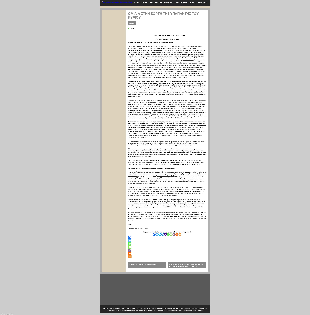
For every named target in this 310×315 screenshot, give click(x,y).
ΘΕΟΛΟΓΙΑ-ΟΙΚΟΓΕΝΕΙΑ (182, 3)
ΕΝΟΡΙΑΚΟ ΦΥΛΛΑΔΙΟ (169, 3)
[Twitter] (157, 234)
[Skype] (159, 234)
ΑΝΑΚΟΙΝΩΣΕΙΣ (193, 3)
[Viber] (174, 234)
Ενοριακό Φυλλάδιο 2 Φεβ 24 (139, 228)
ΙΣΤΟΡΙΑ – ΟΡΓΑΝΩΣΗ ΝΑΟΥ (141, 3)
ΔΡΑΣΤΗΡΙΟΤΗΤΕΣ (203, 3)
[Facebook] (154, 234)
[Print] (176, 234)
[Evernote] (171, 234)
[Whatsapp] (168, 234)
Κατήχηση (132, 23)
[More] (180, 234)
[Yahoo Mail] (165, 234)
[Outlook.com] (162, 234)
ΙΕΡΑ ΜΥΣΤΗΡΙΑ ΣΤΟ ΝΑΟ (156, 3)
